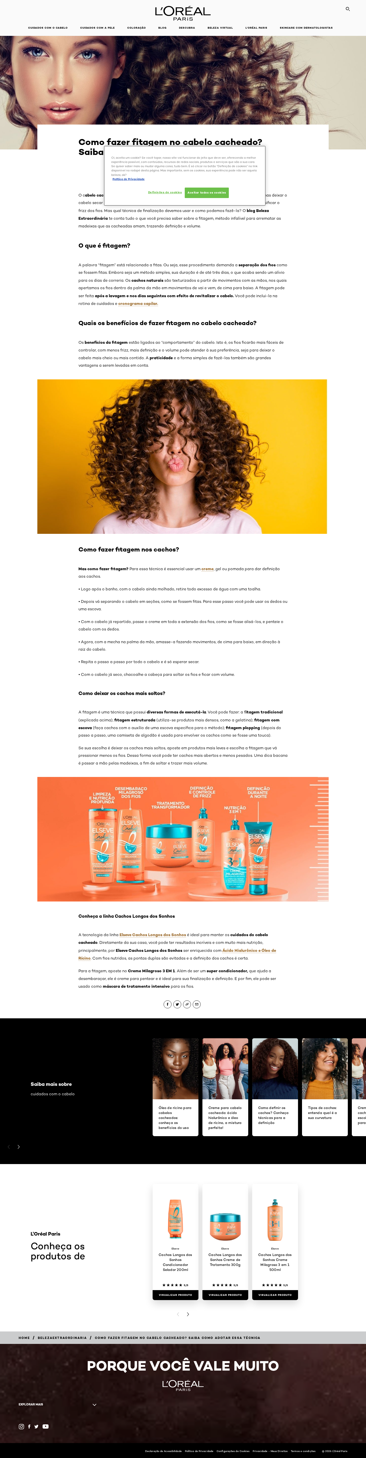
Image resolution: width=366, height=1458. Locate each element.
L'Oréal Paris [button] (256, 27)
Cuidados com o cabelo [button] (48, 27)
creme (207, 568)
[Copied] (187, 1004)
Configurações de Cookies (233, 1451)
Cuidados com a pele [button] (97, 27)
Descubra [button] (187, 27)
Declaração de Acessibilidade (163, 1451)
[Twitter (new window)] (36, 1427)
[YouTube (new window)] (46, 1426)
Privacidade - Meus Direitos (270, 1451)
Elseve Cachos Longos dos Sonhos (153, 934)
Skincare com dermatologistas (306, 27)
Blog (162, 27)
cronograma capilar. (138, 303)
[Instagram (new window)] (21, 1426)
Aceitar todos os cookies (206, 192)
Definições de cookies (165, 192)
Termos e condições (303, 1451)
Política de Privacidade (199, 1451)
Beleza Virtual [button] (220, 27)
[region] (185, 176)
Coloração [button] (136, 27)
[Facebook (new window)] (29, 1426)
